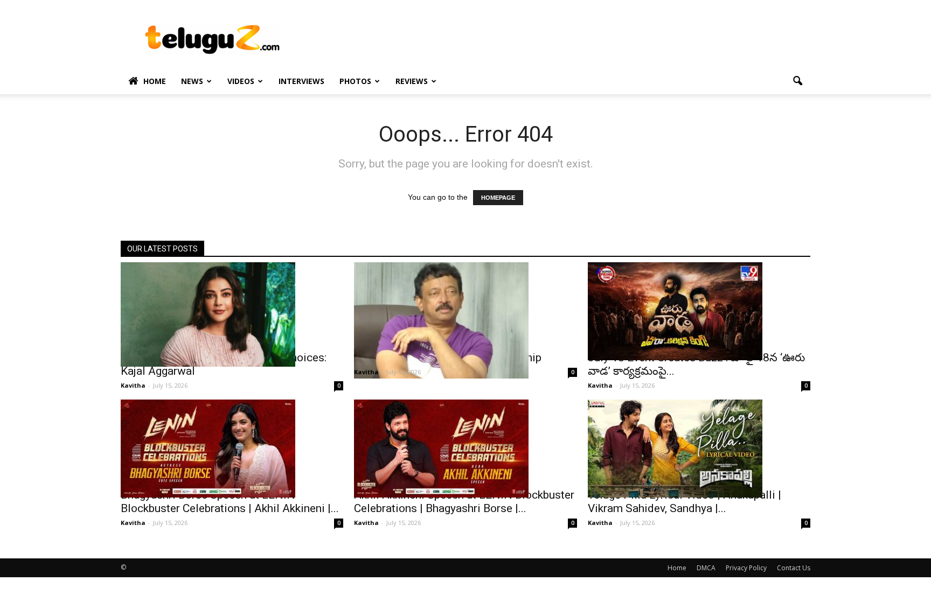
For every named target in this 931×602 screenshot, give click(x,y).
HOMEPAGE (498, 197)
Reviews (411, 81)
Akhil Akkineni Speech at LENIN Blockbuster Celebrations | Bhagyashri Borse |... (464, 501)
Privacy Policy (746, 567)
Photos (355, 81)
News (192, 81)
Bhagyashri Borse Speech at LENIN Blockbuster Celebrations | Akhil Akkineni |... (230, 501)
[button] (797, 81)
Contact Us (793, 567)
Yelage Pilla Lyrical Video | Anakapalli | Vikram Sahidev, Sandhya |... (684, 501)
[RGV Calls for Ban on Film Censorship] (465, 320)
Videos (240, 81)
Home (154, 81)
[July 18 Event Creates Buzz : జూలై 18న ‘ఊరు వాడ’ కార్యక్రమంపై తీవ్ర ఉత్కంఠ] (699, 311)
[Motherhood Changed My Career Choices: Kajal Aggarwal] (232, 314)
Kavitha (133, 385)
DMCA (706, 567)
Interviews (301, 81)
